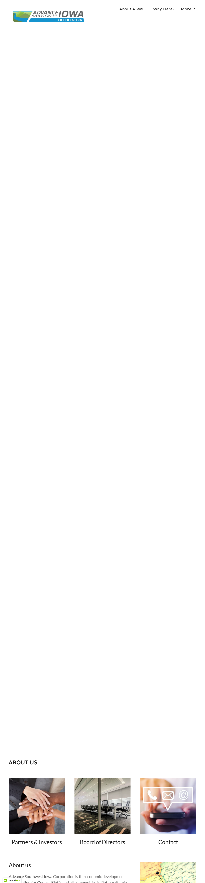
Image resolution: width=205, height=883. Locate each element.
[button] (188, 9)
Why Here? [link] (164, 8)
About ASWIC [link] (133, 8)
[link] (48, 8)
